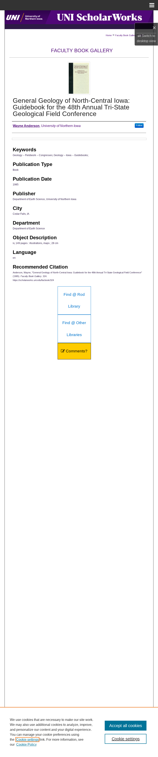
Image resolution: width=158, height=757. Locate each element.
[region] (79, 732)
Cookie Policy (26, 744)
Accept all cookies (125, 725)
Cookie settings (27, 739)
